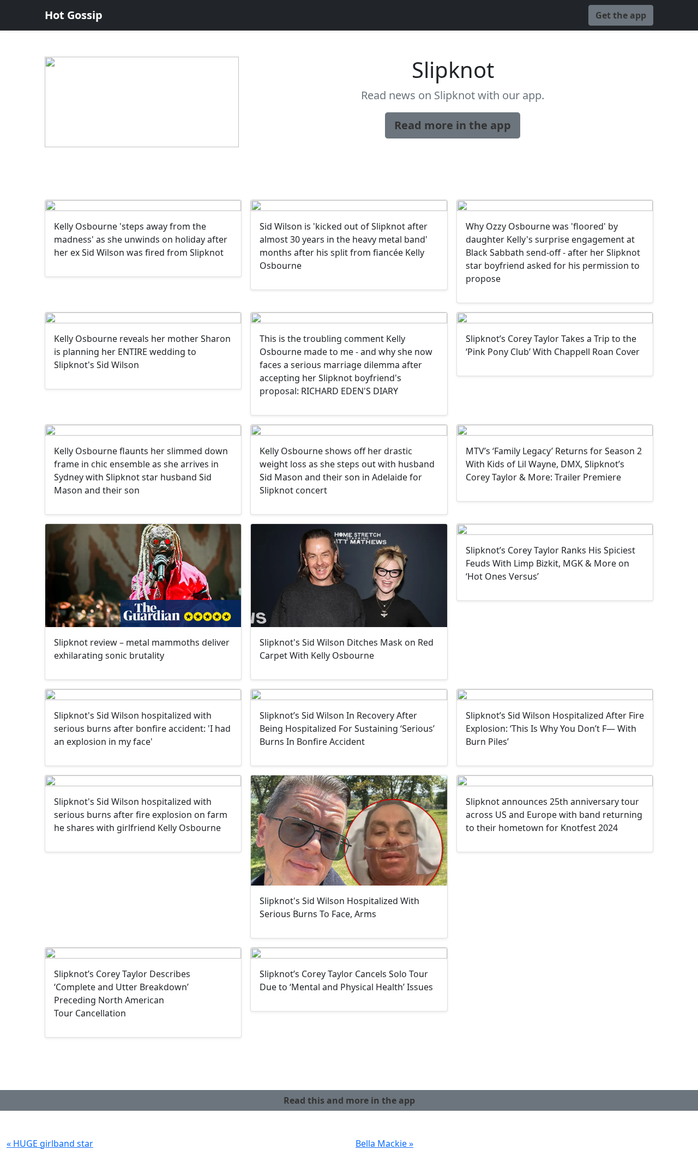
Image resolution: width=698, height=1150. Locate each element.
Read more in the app (452, 125)
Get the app (620, 15)
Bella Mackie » (384, 1143)
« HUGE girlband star (50, 1143)
